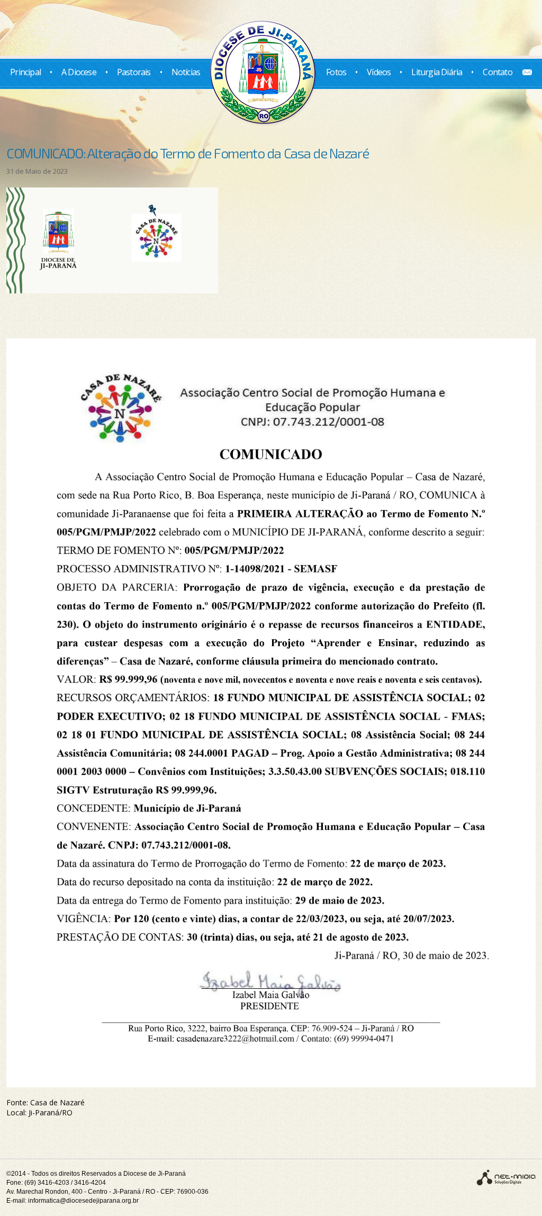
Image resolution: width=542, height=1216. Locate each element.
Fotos (336, 72)
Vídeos (379, 72)
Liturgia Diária (436, 72)
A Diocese (78, 72)
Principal (25, 72)
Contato (497, 72)
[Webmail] (523, 72)
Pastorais (134, 72)
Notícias (186, 72)
